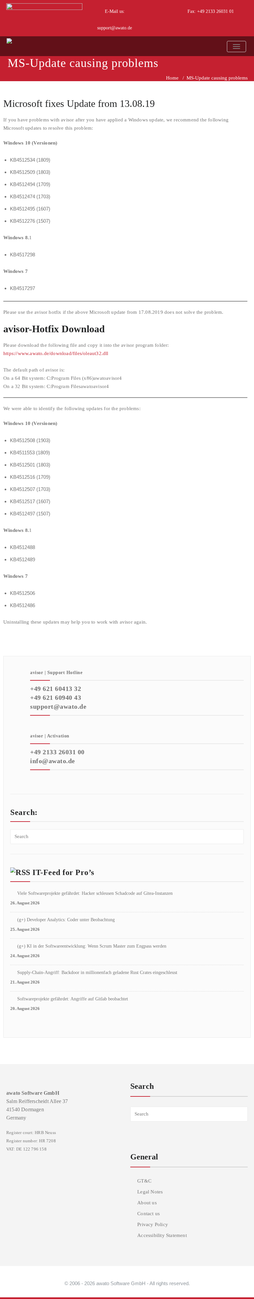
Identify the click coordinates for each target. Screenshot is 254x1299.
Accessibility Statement (162, 1235)
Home (172, 78)
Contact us (148, 1213)
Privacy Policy (152, 1224)
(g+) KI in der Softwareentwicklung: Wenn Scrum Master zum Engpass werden (91, 946)
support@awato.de (114, 27)
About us (147, 1202)
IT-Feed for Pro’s (63, 872)
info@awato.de (52, 760)
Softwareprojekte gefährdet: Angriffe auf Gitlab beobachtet (72, 998)
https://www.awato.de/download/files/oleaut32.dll (55, 353)
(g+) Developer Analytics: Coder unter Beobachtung (66, 919)
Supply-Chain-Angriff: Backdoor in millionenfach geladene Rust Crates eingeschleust (97, 972)
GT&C (144, 1181)
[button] (233, 1280)
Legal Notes (150, 1191)
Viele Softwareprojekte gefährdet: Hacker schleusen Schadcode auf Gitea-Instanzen (95, 893)
